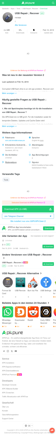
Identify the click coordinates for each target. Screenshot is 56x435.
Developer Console (9, 384)
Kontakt (5, 410)
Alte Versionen (21, 25)
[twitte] (11, 351)
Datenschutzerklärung (12, 432)
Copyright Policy (27, 432)
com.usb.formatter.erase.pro (15, 140)
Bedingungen (38, 432)
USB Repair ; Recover (30, 8)
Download (49, 228)
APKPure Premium (9, 374)
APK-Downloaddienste (10, 370)
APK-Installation (8, 362)
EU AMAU (48, 432)
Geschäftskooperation (10, 414)
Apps (12, 8)
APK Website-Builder (10, 388)
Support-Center (7, 418)
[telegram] (3, 351)
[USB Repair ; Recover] (7, 17)
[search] (53, 3)
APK (42, 13)
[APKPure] (28, 3)
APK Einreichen (8, 392)
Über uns (5, 406)
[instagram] (7, 351)
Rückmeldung (11, 162)
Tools (18, 8)
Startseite (5, 8)
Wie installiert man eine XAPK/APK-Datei (27, 221)
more (41, 140)
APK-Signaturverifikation (11, 366)
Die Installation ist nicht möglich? (42, 236)
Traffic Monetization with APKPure (15, 396)
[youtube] (15, 351)
